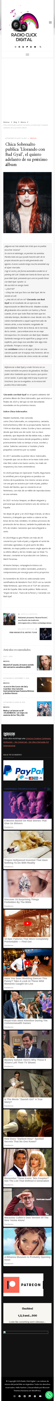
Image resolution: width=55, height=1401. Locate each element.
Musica (33, 138)
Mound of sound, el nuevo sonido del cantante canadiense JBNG (18, 666)
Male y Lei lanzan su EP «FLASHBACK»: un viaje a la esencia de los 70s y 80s (15, 712)
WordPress (36, 1390)
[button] (49, 1395)
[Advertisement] (27, 88)
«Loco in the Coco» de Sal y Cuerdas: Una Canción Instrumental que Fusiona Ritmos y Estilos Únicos (18, 690)
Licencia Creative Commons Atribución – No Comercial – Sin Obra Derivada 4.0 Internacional (27, 742)
